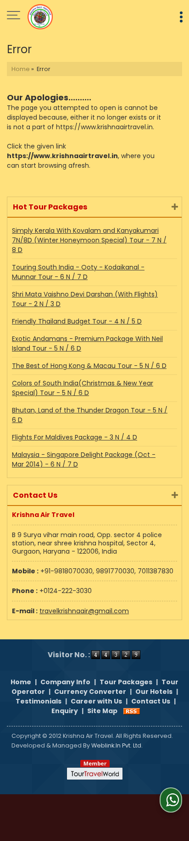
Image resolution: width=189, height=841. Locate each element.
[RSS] (131, 710)
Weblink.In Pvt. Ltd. (117, 745)
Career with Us (96, 701)
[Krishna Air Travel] (40, 16)
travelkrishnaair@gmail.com (84, 611)
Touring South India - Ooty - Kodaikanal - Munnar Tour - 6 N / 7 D (78, 272)
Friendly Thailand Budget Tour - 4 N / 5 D (77, 321)
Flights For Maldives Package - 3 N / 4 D (74, 437)
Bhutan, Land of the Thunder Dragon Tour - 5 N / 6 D (89, 415)
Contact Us (150, 701)
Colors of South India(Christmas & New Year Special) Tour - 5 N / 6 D (82, 388)
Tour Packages (126, 682)
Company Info (65, 682)
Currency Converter (90, 691)
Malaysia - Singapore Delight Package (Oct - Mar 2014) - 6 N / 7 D (84, 459)
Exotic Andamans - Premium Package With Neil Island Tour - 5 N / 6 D (87, 343)
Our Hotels (153, 691)
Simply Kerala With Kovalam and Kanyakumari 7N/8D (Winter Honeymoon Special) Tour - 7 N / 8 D (89, 240)
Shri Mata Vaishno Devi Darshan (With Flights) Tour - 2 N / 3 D (85, 299)
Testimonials (38, 701)
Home (20, 69)
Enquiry (64, 710)
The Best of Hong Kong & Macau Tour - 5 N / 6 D (89, 365)
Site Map (102, 710)
